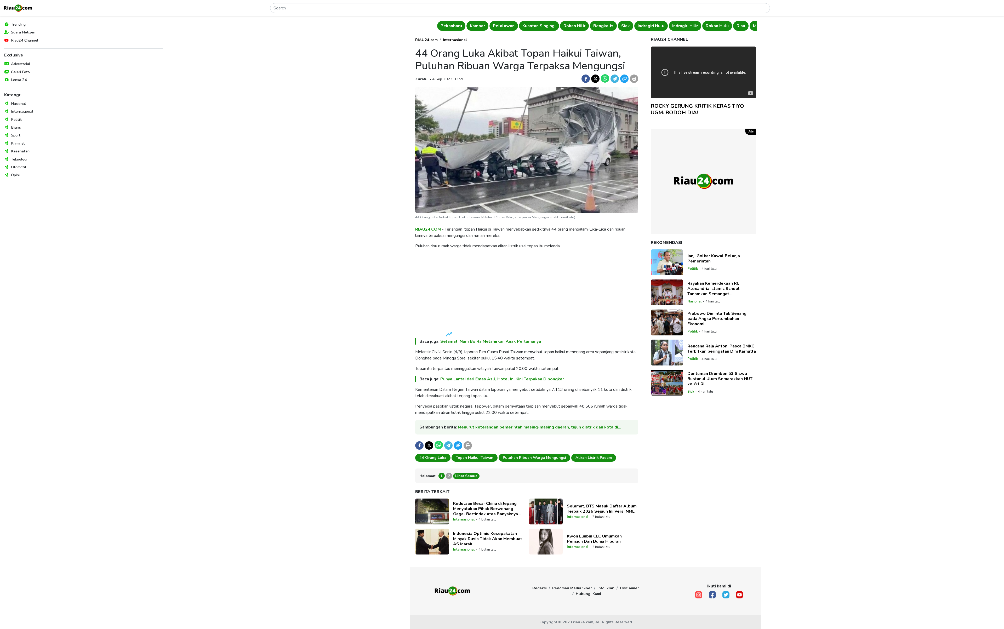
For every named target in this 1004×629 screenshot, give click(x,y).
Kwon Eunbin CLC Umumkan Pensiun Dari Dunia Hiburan (594, 539)
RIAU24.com (426, 39)
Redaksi (539, 588)
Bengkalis (593, 26)
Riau (731, 26)
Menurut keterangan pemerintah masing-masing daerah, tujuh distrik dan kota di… (539, 427)
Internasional (22, 111)
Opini (15, 175)
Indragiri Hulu (641, 26)
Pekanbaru (441, 26)
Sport (15, 135)
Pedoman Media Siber (572, 588)
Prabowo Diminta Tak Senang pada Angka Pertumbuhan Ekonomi (716, 319)
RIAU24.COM (428, 229)
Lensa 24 (19, 79)
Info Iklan (605, 588)
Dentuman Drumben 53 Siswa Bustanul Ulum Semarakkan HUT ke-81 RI (719, 379)
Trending (18, 24)
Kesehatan (20, 151)
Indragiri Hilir (675, 26)
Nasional (18, 103)
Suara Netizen (23, 32)
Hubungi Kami (588, 593)
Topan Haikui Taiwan (474, 457)
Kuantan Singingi (529, 26)
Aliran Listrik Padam (593, 457)
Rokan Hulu (707, 26)
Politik (16, 119)
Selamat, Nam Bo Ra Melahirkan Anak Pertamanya (490, 341)
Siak (615, 26)
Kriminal (18, 143)
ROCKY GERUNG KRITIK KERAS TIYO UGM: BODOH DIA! (697, 109)
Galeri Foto (20, 72)
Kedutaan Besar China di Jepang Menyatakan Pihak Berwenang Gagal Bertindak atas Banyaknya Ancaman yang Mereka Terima (485, 509)
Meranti (750, 26)
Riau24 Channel (24, 40)
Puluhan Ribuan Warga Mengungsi (534, 457)
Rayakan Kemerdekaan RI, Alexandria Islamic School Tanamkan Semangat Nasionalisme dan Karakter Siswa (721, 288)
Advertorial (20, 63)
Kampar (467, 26)
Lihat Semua (466, 475)
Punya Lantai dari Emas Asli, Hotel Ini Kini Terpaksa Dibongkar (502, 379)
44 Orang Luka (432, 457)
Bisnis (16, 127)
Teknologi (19, 159)
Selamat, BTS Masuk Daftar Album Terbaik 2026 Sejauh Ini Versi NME (602, 509)
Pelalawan (494, 26)
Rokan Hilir (564, 26)
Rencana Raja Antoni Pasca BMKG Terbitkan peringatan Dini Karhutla (721, 349)
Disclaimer (629, 588)
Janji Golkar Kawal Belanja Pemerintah (713, 258)
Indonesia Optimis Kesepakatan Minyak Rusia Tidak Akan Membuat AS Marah (487, 539)
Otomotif (18, 167)
